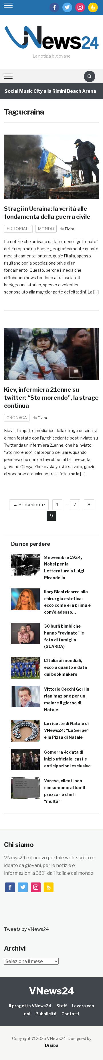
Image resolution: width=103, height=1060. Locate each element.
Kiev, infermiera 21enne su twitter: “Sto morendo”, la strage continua (51, 397)
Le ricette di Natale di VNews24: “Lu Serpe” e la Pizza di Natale (66, 730)
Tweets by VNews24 (26, 929)
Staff (61, 1005)
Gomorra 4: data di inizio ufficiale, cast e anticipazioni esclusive (67, 759)
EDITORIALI (18, 228)
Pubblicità (45, 1013)
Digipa (51, 1045)
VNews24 (51, 991)
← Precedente (29, 504)
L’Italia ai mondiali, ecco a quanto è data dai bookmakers (65, 667)
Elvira (69, 229)
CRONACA (17, 417)
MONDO (46, 228)
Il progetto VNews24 (30, 1005)
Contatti (70, 1013)
